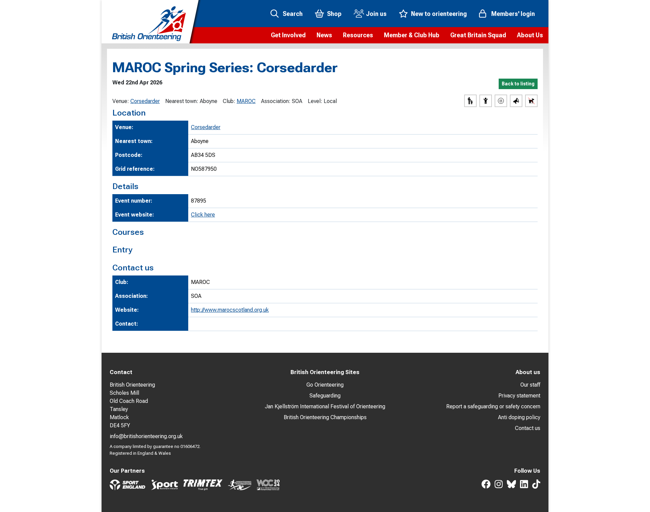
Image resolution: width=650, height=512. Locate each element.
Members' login (513, 13)
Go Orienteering (325, 385)
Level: (315, 101)
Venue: (120, 101)
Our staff (530, 385)
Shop (334, 13)
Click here (203, 214)
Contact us (527, 428)
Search (293, 13)
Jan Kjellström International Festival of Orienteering (325, 406)
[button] (288, 35)
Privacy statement (519, 395)
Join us (376, 13)
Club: (229, 101)
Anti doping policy (519, 417)
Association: (275, 101)
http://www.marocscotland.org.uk (230, 310)
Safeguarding (325, 395)
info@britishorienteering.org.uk (146, 436)
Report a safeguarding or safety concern (493, 406)
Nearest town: (181, 101)
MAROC (246, 101)
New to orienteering (439, 13)
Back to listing (518, 83)
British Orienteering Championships (325, 417)
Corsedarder (145, 101)
